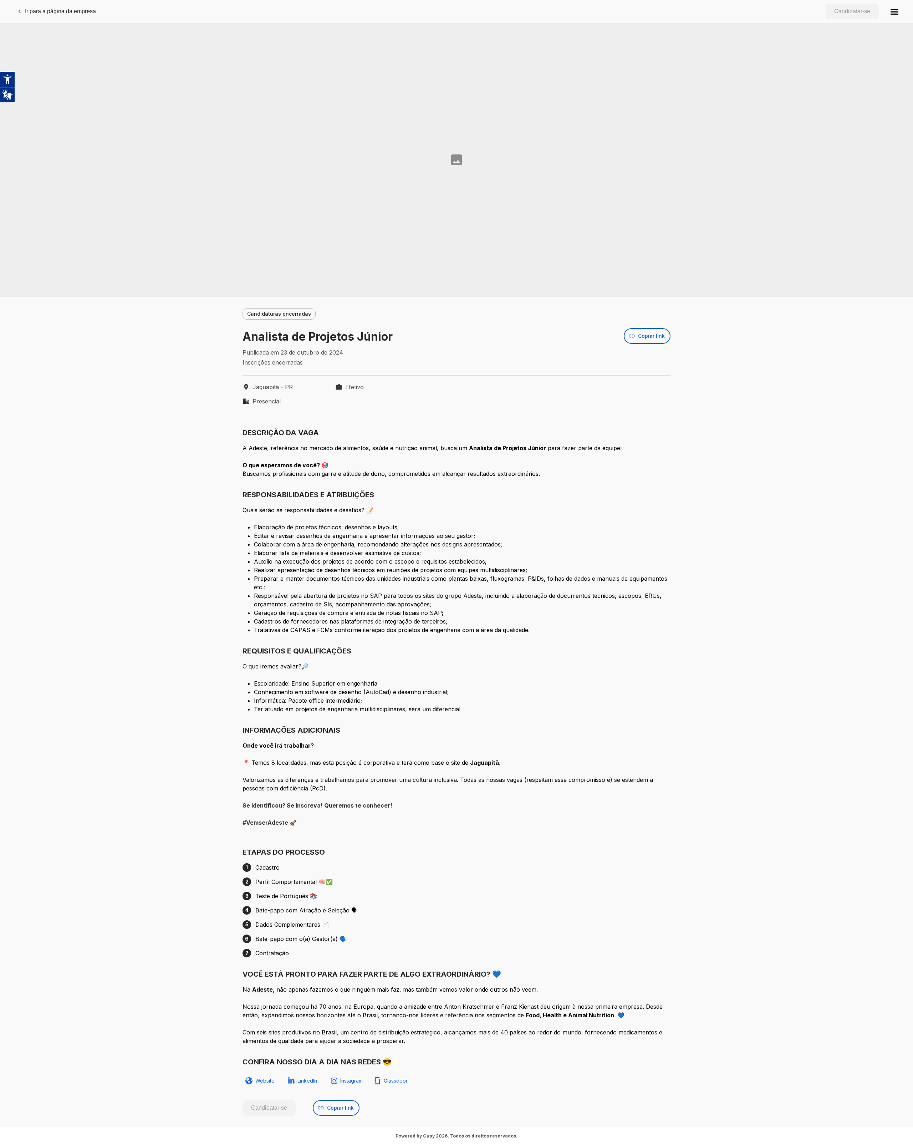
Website (265, 1081)
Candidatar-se (852, 11)
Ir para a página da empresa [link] (60, 11)
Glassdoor (396, 1081)
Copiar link (651, 336)
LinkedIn (307, 1081)
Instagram (351, 1081)
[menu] (894, 11)
